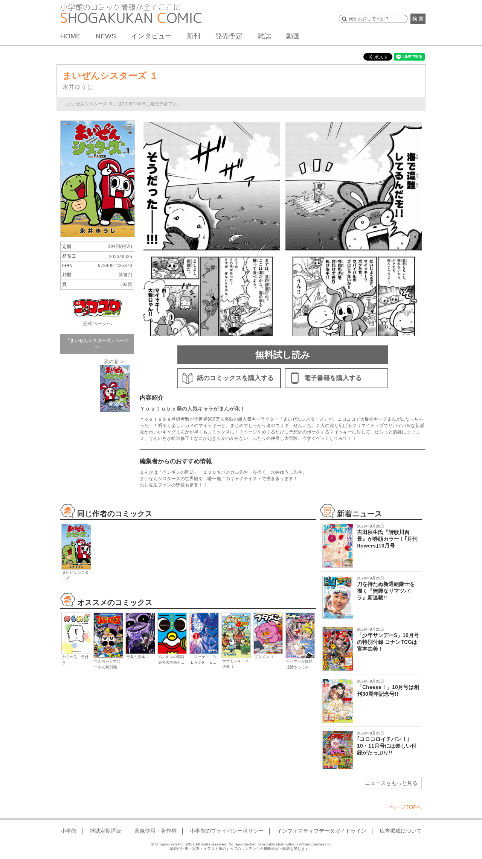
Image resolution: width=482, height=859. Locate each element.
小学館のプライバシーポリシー (227, 831)
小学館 (68, 831)
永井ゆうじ (78, 87)
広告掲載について (401, 831)
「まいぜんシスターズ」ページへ (97, 344)
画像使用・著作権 (155, 831)
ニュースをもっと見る (391, 783)
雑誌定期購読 (105, 831)
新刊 (193, 36)
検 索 (418, 18)
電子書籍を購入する (333, 378)
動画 (293, 36)
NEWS (106, 36)
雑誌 (264, 36)
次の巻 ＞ (114, 361)
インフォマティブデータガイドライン (321, 831)
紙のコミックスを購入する (235, 378)
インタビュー (151, 36)
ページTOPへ (406, 807)
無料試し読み (282, 355)
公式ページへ (97, 323)
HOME (70, 36)
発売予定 (229, 36)
